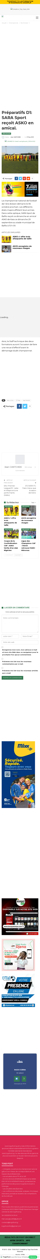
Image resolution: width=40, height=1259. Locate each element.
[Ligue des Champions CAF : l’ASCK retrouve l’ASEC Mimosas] (28, 533)
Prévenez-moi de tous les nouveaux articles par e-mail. (20, 672)
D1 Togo (18, 400)
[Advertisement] (20, 45)
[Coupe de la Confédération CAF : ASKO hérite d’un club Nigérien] (11, 533)
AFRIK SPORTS (17, 1240)
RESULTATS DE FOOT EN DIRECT (20, 1237)
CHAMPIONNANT (20, 1244)
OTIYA (22, 1254)
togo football (26, 400)
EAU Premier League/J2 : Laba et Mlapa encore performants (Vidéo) (11, 490)
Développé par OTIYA (20, 1083)
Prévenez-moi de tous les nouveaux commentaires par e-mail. (16, 663)
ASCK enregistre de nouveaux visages (22, 247)
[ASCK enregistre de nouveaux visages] (6, 248)
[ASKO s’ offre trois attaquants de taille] (6, 239)
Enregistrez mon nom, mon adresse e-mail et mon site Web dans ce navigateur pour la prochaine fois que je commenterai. (20, 652)
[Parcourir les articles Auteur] (20, 459)
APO (28, 1240)
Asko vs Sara (10, 400)
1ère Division (6, 133)
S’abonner (32, 1257)
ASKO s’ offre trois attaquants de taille (22, 238)
